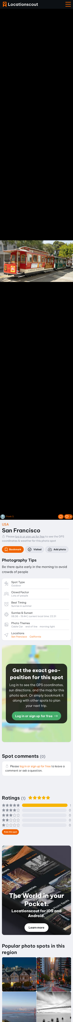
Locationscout (20, 4)
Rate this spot (10, 832)
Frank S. (10, 516)
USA (5, 524)
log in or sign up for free (30, 536)
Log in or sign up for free (34, 716)
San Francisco (19, 636)
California (35, 636)
